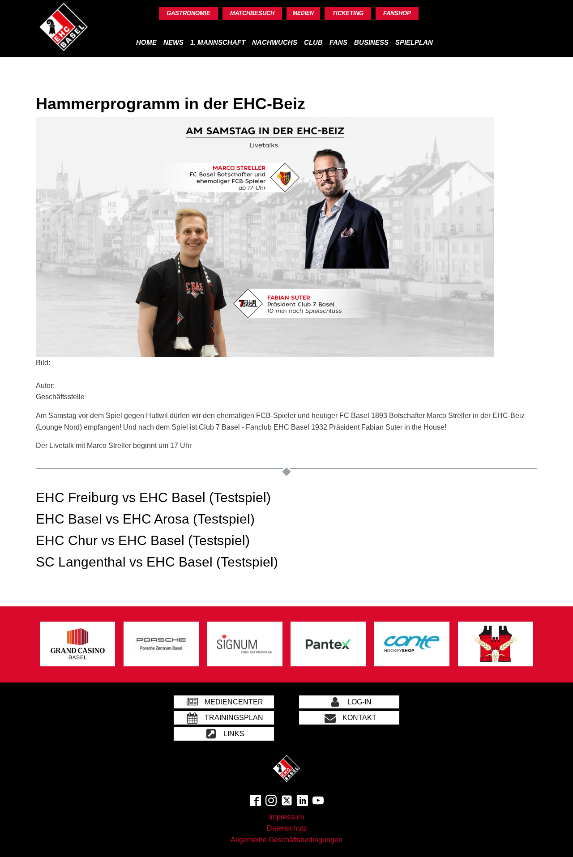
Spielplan (414, 42)
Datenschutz (287, 828)
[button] (224, 702)
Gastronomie (188, 13)
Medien (303, 13)
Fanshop (397, 13)
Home (146, 42)
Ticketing (347, 13)
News (173, 42)
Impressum (286, 817)
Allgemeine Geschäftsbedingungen (286, 840)
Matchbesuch (252, 13)
